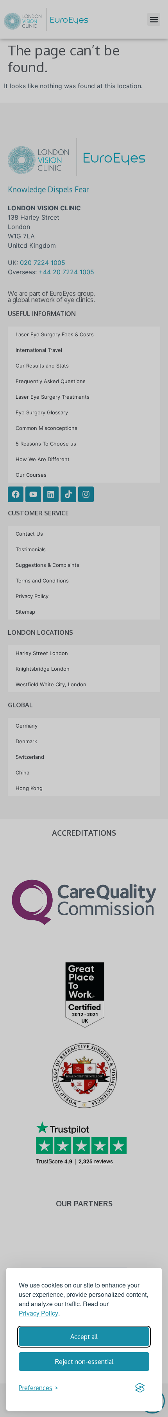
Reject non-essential (84, 1362)
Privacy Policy (38, 1313)
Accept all (84, 1337)
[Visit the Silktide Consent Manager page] (139, 1387)
